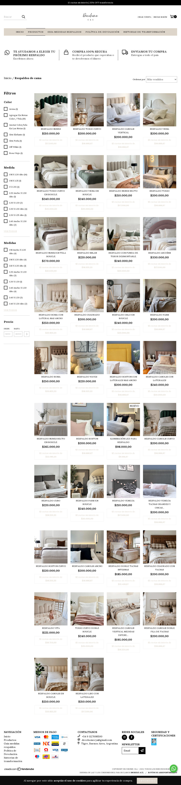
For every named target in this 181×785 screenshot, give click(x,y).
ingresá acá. (137, 772)
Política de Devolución (102, 32)
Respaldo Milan (87, 252)
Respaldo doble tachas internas (123, 568)
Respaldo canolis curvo (159, 438)
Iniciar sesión (160, 17)
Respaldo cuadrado (87, 314)
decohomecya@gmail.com (97, 740)
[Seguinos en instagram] (124, 737)
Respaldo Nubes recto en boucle (51, 440)
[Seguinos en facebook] (131, 737)
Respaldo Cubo (51, 500)
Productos (35, 32)
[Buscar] (23, 17)
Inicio (20, 32)
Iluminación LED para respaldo (123, 440)
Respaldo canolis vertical (123, 131)
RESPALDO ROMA (50, 376)
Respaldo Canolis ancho (87, 566)
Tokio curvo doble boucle (87, 630)
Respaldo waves (87, 376)
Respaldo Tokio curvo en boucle (51, 193)
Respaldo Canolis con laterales (159, 378)
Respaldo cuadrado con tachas (159, 568)
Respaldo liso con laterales (87, 695)
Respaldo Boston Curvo (51, 566)
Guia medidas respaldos (64, 32)
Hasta (17, 329)
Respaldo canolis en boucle (51, 695)
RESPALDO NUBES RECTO (123, 191)
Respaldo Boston (87, 438)
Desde (7, 329)
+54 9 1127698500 (92, 736)
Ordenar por (139, 79)
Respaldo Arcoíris (159, 252)
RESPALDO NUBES (51, 129)
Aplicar (26, 334)
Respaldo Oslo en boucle (123, 316)
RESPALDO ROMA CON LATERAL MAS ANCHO (51, 316)
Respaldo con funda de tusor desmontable (123, 254)
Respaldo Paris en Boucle (87, 502)
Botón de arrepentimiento (162, 772)
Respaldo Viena (159, 129)
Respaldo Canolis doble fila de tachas (159, 630)
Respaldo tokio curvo (87, 129)
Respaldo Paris (159, 314)
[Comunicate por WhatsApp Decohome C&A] (173, 769)
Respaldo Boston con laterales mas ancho (123, 378)
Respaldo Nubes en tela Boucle (51, 254)
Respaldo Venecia (123, 500)
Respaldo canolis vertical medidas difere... (123, 631)
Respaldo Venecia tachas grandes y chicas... (159, 504)
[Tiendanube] (19, 770)
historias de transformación (144, 32)
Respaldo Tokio (160, 191)
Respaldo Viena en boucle (87, 193)
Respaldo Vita (51, 628)
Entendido (147, 780)
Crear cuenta (144, 17)
